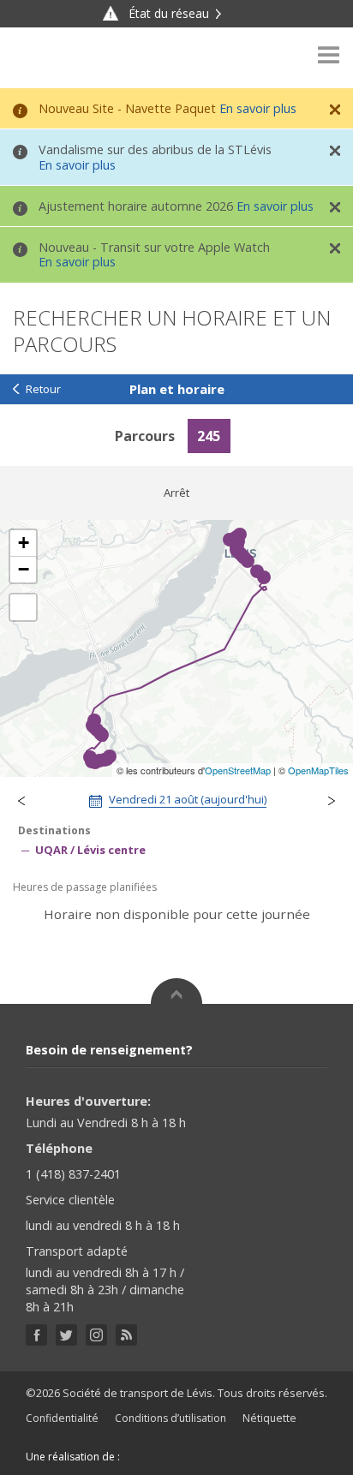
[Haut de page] (176, 991)
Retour (43, 389)
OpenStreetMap (238, 770)
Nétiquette (269, 1418)
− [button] (23, 569)
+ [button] (23, 542)
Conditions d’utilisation (170, 1418)
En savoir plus (257, 108)
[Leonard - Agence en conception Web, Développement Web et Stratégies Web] (157, 1456)
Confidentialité (62, 1418)
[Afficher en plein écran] (23, 607)
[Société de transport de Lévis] (59, 57)
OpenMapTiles (318, 770)
